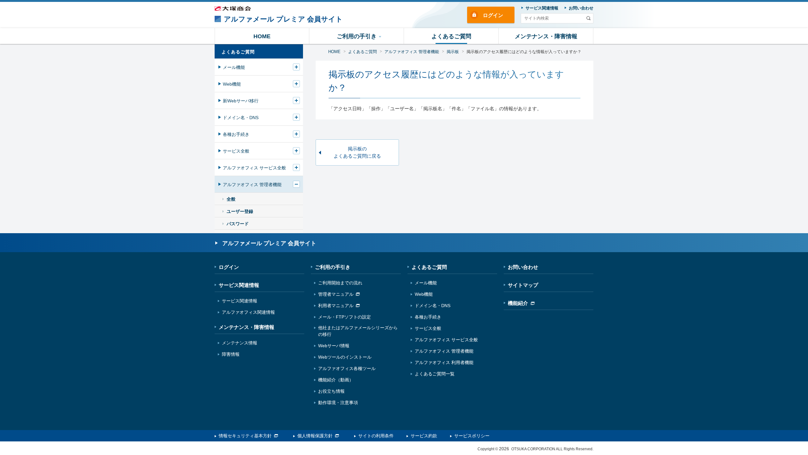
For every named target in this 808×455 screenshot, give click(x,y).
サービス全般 (236, 151)
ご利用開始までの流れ (340, 282)
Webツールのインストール (344, 357)
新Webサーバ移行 (240, 100)
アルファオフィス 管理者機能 (411, 51)
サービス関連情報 (239, 285)
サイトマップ (523, 285)
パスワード (238, 223)
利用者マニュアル (336, 305)
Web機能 (232, 84)
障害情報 (231, 354)
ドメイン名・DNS (240, 117)
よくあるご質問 (362, 51)
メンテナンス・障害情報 (246, 327)
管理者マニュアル (336, 294)
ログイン (493, 15)
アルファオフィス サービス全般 (254, 167)
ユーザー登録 (240, 211)
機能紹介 (518, 303)
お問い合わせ (523, 267)
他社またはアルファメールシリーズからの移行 (358, 331)
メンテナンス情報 (239, 342)
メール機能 (234, 67)
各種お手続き (236, 134)
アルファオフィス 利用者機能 (444, 362)
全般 (231, 199)
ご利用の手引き (332, 267)
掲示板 (453, 51)
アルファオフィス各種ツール (347, 368)
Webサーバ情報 (333, 345)
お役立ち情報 (331, 391)
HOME (334, 51)
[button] (356, 36)
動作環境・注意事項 (338, 402)
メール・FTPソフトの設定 (344, 316)
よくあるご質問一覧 (434, 373)
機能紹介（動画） (336, 379)
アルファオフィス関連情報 (248, 312)
